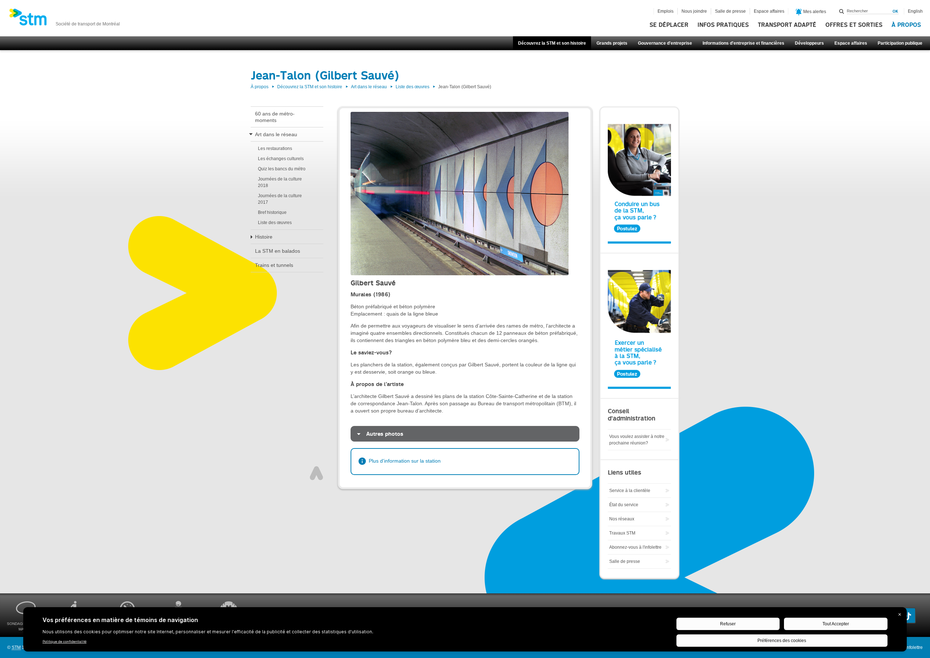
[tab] (465, 434)
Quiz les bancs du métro (282, 168)
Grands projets (612, 43)
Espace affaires (850, 43)
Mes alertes (814, 11)
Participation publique (900, 43)
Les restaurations (275, 148)
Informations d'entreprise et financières (743, 43)
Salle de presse (730, 11)
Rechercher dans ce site (841, 11)
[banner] (64, 19)
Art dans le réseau (369, 86)
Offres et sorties (853, 25)
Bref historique (272, 212)
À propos (906, 25)
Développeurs (809, 43)
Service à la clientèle (629, 490)
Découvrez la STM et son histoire (552, 43)
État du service (623, 504)
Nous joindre (694, 11)
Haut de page (316, 473)
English (915, 11)
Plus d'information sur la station (405, 461)
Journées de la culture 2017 (280, 199)
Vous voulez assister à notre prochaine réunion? (636, 440)
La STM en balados (277, 251)
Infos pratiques (723, 25)
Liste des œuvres (412, 86)
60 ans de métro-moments (275, 117)
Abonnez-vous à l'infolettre (635, 547)
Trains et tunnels (274, 265)
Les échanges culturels (281, 158)
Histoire (263, 237)
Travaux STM (622, 533)
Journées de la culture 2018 (280, 182)
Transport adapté (787, 25)
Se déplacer (669, 25)
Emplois (666, 11)
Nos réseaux (621, 518)
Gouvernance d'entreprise (665, 43)
